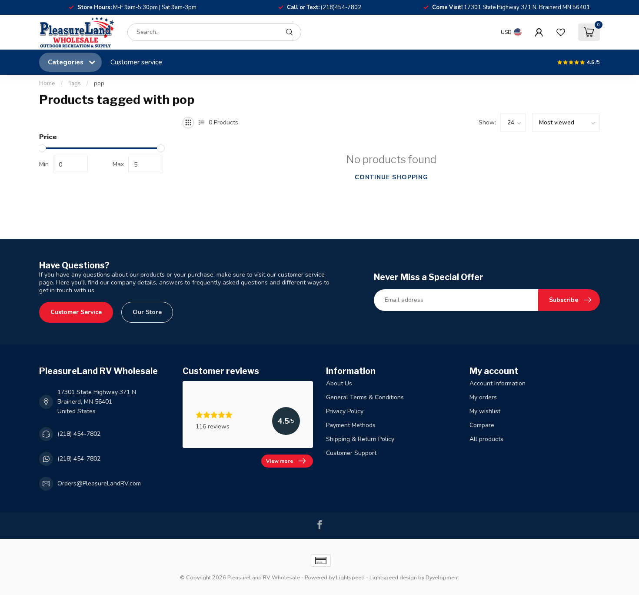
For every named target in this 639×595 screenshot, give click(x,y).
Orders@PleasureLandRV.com (99, 483)
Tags (74, 83)
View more (279, 461)
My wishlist (484, 411)
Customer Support (351, 453)
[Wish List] (560, 32)
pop (99, 83)
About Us (339, 383)
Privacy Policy (344, 411)
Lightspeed (350, 577)
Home (47, 83)
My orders (483, 397)
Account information (497, 383)
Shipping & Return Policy (360, 439)
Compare (481, 425)
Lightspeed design (393, 577)
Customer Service (76, 312)
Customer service (136, 62)
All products (486, 439)
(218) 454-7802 (78, 434)
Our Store (147, 312)
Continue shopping (391, 177)
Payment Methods (351, 425)
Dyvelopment (442, 577)
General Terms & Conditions (365, 397)
